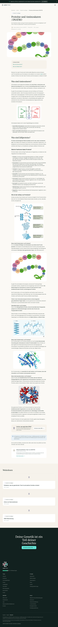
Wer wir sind (5, 597)
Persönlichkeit (5, 590)
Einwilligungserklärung (34, 607)
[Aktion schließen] (56, 1)
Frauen (4, 592)
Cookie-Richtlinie (33, 603)
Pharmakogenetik (6, 588)
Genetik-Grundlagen (23, 10)
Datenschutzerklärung (34, 601)
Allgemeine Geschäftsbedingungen (36, 597)
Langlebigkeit (5, 584)
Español (4, 614)
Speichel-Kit (32, 576)
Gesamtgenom (32, 580)
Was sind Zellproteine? (17, 66)
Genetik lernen (5, 599)
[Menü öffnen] (55, 5)
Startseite (13, 10)
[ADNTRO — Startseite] (6, 5)
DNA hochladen (33, 578)
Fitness (4, 582)
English (7, 614)
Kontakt (4, 605)
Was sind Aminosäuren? (17, 64)
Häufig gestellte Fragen (34, 586)
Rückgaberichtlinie (33, 605)
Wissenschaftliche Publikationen (8, 603)
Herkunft (4, 576)
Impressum (32, 599)
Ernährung (5, 578)
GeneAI (31, 584)
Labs (3, 601)
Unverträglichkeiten (6, 580)
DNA (41, 74)
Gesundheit (5, 586)
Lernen (17, 10)
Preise (31, 582)
